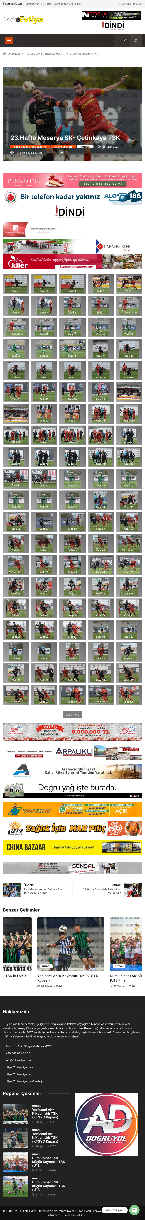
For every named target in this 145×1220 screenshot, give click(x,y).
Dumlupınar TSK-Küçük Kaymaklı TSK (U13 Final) (53, 3)
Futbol (85, 147)
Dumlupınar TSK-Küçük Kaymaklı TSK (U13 (48, 1162)
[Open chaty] (134, 1210)
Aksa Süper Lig (63, 147)
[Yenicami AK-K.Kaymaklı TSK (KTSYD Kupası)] (15, 1114)
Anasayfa (14, 53)
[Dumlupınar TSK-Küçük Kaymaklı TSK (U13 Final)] (15, 1162)
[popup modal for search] (136, 40)
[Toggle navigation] (9, 40)
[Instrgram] (125, 40)
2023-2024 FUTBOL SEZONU (44, 53)
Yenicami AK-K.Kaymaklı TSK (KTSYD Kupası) (45, 1113)
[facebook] (119, 40)
